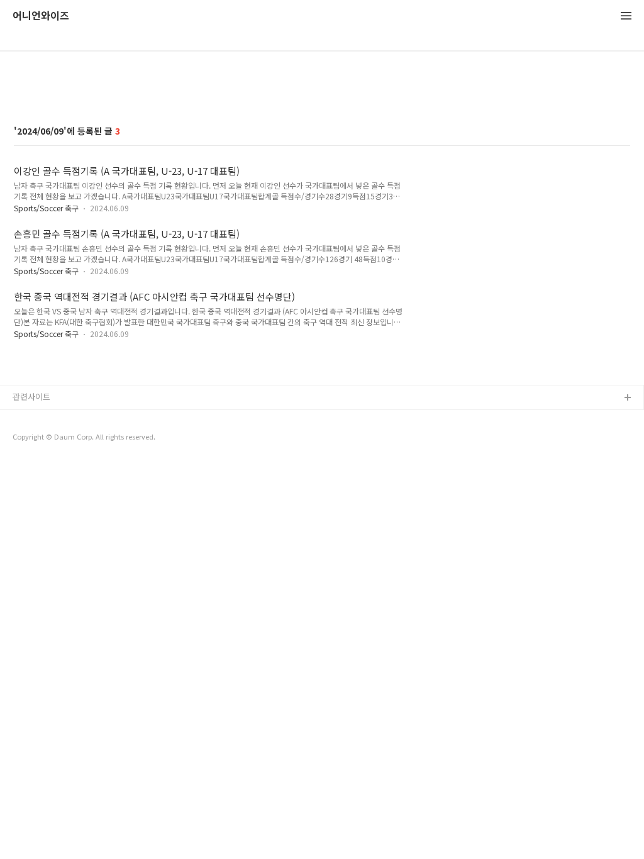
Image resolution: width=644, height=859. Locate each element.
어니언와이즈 (41, 16)
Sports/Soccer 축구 (46, 207)
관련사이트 (31, 396)
